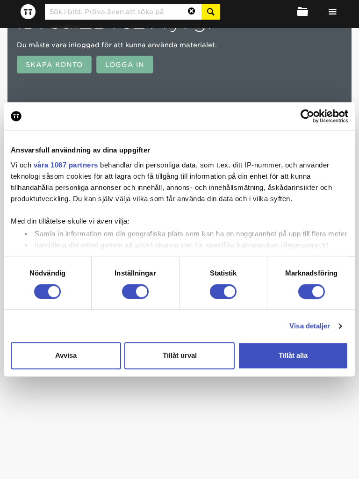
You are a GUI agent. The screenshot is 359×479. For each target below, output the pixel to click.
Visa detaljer (309, 326)
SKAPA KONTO (54, 64)
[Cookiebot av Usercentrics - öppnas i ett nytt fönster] (307, 116)
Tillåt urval (180, 356)
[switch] (135, 291)
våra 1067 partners (66, 165)
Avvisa (66, 356)
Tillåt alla (293, 356)
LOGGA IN (124, 64)
